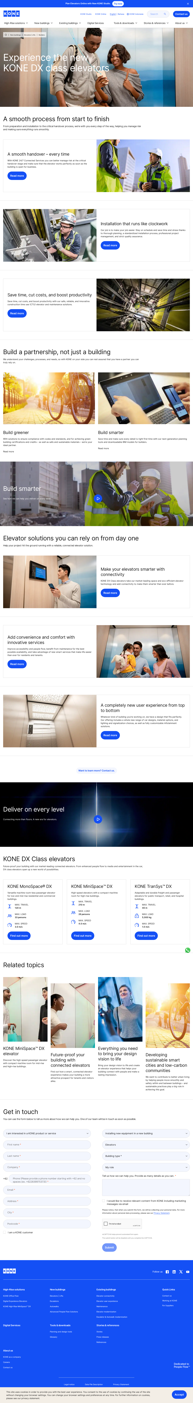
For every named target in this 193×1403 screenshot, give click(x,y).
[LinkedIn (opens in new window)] (174, 1271)
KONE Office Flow (11, 1296)
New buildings (15, 35)
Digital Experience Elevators (15, 1301)
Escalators (54, 1301)
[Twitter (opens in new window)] (181, 1271)
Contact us (7, 1367)
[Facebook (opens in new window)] (167, 1271)
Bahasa (121, 14)
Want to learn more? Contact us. (96, 770)
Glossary (53, 1337)
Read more (17, 175)
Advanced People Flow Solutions (64, 1312)
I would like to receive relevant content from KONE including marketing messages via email (146, 1202)
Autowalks (54, 1306)
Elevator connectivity (105, 1296)
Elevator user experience (107, 1301)
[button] (16, 23)
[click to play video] (98, 498)
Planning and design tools (61, 1332)
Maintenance (102, 1306)
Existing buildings (106, 1289)
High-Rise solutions (14, 1289)
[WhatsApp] (188, 950)
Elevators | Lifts (29, 35)
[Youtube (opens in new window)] (188, 1271)
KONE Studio (86, 14)
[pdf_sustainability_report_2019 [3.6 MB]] (168, 1017)
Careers (6, 1362)
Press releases (102, 1337)
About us (8, 1350)
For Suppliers (167, 1305)
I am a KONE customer (20, 1232)
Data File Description (94, 1384)
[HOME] (6, 34)
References (101, 1342)
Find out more (19, 935)
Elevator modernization (106, 1312)
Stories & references (107, 1325)
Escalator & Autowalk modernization (111, 1317)
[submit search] (165, 14)
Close (188, 3)
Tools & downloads (60, 1325)
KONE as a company (12, 1357)
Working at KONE (169, 1300)
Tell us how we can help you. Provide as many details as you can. (138, 1175)
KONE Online (100, 14)
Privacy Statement (161, 1213)
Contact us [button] (181, 14)
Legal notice (69, 1384)
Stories (99, 1332)
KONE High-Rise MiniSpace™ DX (17, 1306)
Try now (118, 3)
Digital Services (11, 1325)
